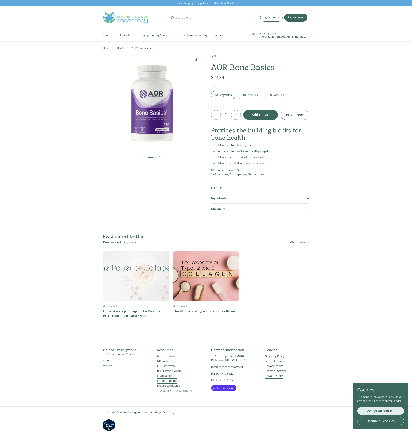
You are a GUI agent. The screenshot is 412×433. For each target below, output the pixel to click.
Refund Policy (274, 361)
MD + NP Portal (166, 356)
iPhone (107, 360)
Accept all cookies (380, 410)
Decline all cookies (381, 421)
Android (108, 365)
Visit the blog (299, 242)
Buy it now (295, 115)
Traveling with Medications (174, 390)
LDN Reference (166, 366)
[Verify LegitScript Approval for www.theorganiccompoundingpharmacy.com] (109, 430)
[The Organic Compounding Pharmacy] (125, 17)
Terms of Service (275, 371)
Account (274, 17)
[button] (295, 18)
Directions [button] (218, 208)
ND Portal (163, 361)
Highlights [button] (218, 188)
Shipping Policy (275, 356)
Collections (120, 48)
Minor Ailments (167, 381)
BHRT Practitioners (169, 371)
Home (106, 48)
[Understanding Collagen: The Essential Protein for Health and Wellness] (136, 276)
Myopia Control (167, 376)
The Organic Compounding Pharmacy (150, 412)
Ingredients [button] (218, 198)
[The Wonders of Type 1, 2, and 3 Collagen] (206, 276)
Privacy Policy (274, 366)
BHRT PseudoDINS (169, 385)
